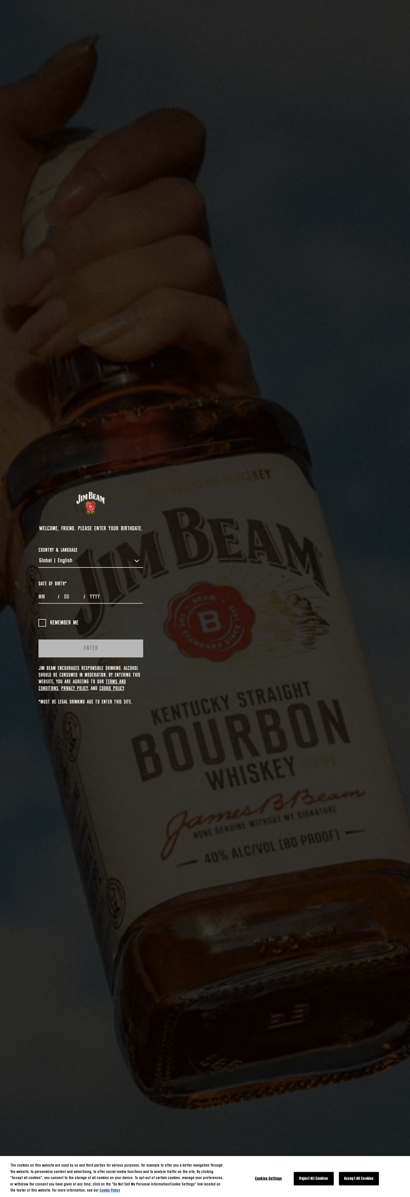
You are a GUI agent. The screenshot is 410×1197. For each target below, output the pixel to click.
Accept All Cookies (358, 1179)
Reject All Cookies (313, 1179)
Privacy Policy (74, 688)
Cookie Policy (111, 688)
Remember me (64, 623)
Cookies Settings (268, 1179)
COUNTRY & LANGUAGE (58, 550)
